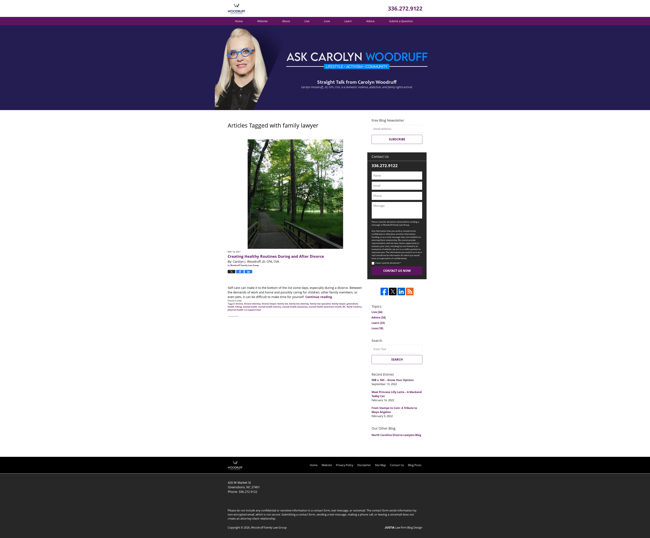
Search (397, 359)
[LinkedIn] (401, 291)
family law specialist (320, 303)
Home (239, 21)
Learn (348, 21)
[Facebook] (384, 291)
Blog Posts (414, 465)
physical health (235, 309)
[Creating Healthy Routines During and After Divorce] (295, 194)
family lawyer (339, 303)
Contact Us (397, 465)
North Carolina (354, 306)
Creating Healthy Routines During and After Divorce (276, 256)
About (286, 21)
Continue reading (318, 297)
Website (262, 21)
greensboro (352, 303)
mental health (250, 306)
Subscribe (397, 139)
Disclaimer (364, 465)
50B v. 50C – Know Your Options (393, 380)
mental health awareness (295, 306)
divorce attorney (252, 303)
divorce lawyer (269, 303)
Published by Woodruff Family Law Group (405, 8)
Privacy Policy (344, 465)
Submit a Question (401, 21)
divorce (239, 303)
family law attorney (299, 303)
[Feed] (410, 291)
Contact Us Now (397, 271)
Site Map (380, 465)
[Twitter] (393, 291)
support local (254, 309)
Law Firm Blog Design (403, 527)
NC (344, 306)
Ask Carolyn (236, 8)
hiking (238, 306)
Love (327, 21)
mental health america (269, 306)
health (231, 306)
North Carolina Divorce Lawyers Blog (396, 435)
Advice (370, 21)
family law (282, 303)
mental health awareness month (325, 306)
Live (307, 21)
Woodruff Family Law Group (269, 527)
